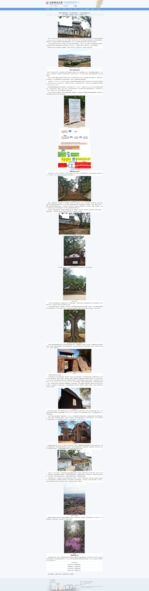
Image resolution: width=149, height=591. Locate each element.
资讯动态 (59, 9)
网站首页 (48, 9)
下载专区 (92, 9)
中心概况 (53, 9)
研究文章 (70, 9)
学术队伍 (76, 9)
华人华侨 (81, 9)
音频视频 (87, 9)
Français (51, 5)
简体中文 (55, 5)
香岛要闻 (64, 9)
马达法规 (98, 9)
